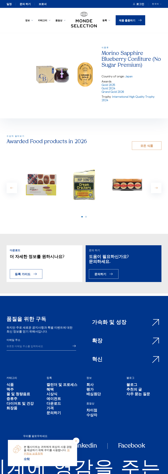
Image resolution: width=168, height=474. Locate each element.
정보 (27, 20)
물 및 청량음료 (18, 394)
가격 (50, 408)
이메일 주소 (13, 340)
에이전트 (54, 399)
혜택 (50, 389)
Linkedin (85, 446)
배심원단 (93, 394)
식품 (10, 385)
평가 (90, 389)
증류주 (12, 399)
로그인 (140, 4)
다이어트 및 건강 (20, 404)
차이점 (91, 410)
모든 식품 (146, 145)
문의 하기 (25, 4)
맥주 (10, 389)
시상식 (52, 394)
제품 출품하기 (127, 20)
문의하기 (100, 274)
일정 (9, 4)
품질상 (58, 20)
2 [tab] (86, 216)
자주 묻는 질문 (138, 394)
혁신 (97, 359)
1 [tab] (82, 216)
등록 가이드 (23, 274)
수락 (27, 459)
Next (156, 188)
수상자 (91, 415)
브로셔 (43, 4)
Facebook (131, 446)
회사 (90, 385)
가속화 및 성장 (109, 322)
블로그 (130, 377)
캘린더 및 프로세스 (62, 385)
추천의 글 (134, 389)
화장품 (12, 408)
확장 (97, 341)
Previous (12, 188)
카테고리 (42, 20)
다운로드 (54, 404)
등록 (104, 20)
